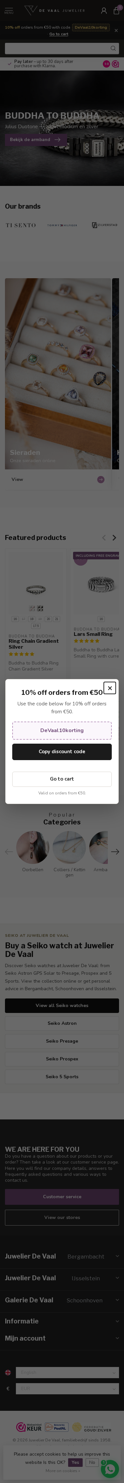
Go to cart (62, 779)
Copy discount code (62, 751)
